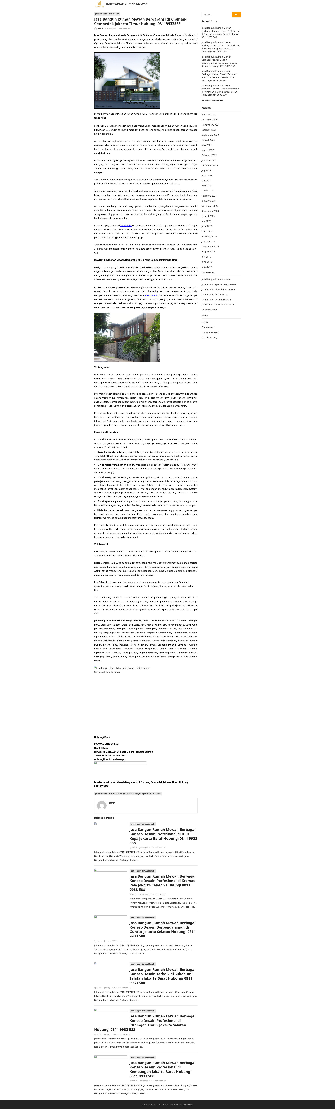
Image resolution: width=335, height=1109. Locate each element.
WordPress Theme (177, 1104)
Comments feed (210, 332)
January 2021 (209, 200)
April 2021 (207, 185)
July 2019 (206, 256)
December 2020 (210, 205)
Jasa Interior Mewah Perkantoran (219, 289)
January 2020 (209, 241)
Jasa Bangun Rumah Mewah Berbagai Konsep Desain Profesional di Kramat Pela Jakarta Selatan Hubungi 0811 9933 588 (162, 883)
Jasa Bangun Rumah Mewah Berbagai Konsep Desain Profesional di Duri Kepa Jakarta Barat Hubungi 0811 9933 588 (163, 836)
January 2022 (209, 160)
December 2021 (210, 165)
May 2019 (207, 266)
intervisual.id (151, 295)
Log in (205, 322)
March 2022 (208, 150)
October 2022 (209, 129)
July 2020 (206, 221)
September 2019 (210, 246)
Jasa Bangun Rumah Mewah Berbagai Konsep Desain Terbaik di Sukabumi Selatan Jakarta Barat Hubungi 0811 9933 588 (162, 976)
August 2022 (208, 139)
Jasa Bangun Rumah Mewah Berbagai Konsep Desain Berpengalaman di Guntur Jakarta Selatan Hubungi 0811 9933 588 (163, 929)
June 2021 (207, 175)
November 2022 (210, 124)
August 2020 (208, 215)
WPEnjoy (190, 1104)
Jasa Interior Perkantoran (215, 294)
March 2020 (208, 231)
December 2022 (210, 119)
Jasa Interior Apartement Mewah (219, 284)
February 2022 (209, 155)
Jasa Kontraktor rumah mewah (218, 304)
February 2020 (209, 236)
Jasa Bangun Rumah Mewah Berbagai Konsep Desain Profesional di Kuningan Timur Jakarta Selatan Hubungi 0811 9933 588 (144, 1023)
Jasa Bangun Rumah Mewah (107, 14)
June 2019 (207, 261)
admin (100, 28)
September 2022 (210, 134)
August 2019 (208, 251)
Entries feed (208, 327)
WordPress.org (209, 337)
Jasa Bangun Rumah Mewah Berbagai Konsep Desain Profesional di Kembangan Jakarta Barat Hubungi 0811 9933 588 (162, 1069)
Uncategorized (209, 309)
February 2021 (209, 195)
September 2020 (210, 211)
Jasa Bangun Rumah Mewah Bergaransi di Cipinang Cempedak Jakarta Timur (128, 793)
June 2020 (207, 226)
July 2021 (206, 170)
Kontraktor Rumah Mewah (126, 4)
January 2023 (209, 114)
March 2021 (208, 190)
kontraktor (126, 225)
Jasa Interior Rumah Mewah (216, 299)
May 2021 (207, 180)
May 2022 (207, 144)
